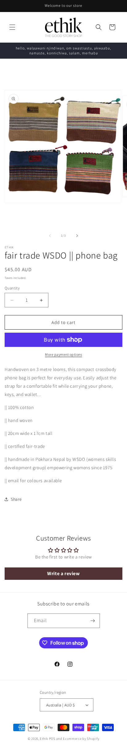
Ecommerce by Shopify (81, 738)
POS (52, 738)
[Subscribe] (93, 620)
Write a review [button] (63, 573)
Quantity (12, 288)
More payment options (63, 354)
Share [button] (16, 499)
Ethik (44, 738)
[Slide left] (50, 235)
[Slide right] (77, 235)
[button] (12, 27)
